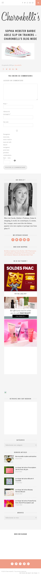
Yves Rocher (20, 251)
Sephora (13, 251)
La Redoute (17, 253)
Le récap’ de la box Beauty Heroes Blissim (24, 491)
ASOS (23, 253)
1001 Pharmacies (30, 251)
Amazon (9, 255)
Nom (5, 104)
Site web (5, 122)
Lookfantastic (8, 253)
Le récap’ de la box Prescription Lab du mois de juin (25, 468)
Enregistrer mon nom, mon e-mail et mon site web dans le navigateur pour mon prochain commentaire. (7, 144)
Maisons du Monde (19, 255)
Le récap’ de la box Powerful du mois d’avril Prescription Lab (25, 502)
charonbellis (17, 65)
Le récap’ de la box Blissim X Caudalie (24, 479)
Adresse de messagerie (7, 113)
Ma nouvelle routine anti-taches (25, 456)
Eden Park (29, 255)
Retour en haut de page (29, 573)
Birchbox (7, 251)
